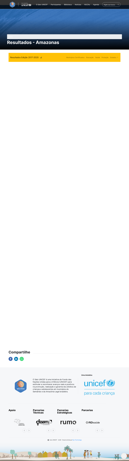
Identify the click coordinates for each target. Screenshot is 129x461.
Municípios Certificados (75, 57)
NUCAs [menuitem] (87, 5)
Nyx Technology (77, 440)
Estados (113, 57)
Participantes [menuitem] (56, 5)
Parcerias (87, 410)
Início (11, 37)
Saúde (97, 57)
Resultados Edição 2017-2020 (24, 57)
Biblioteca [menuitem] (68, 5)
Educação (90, 57)
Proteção (105, 57)
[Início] (12, 4)
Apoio (12, 410)
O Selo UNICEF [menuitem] (42, 5)
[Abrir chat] (124, 456)
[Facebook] (11, 359)
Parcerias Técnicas (38, 411)
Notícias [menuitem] (78, 5)
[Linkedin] (16, 359)
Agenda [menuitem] (96, 5)
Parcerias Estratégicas (64, 411)
